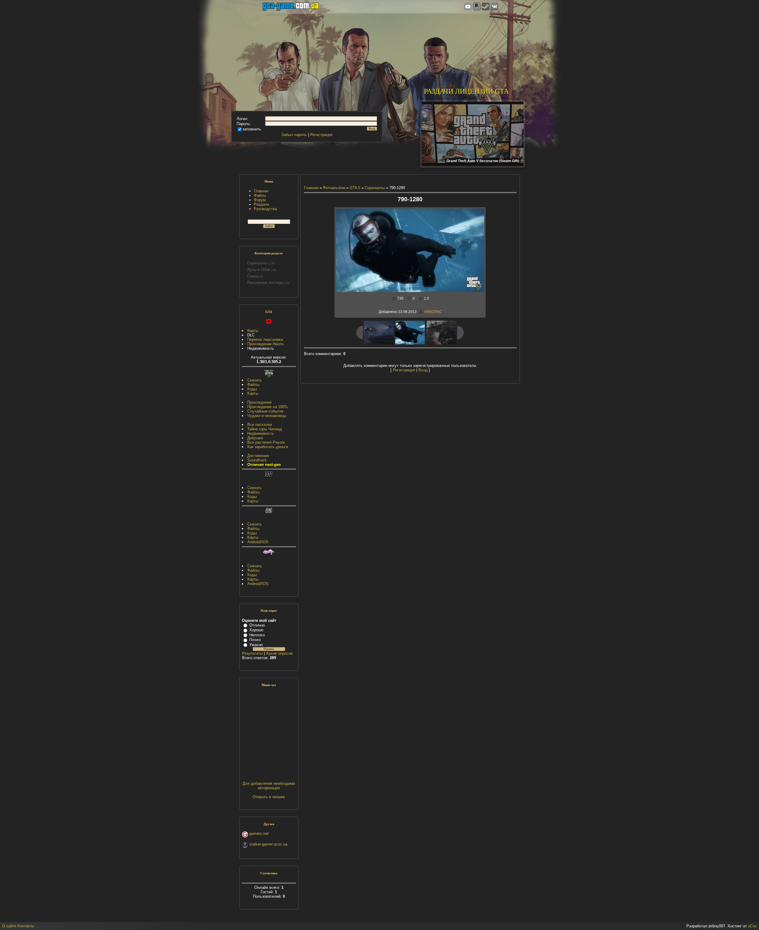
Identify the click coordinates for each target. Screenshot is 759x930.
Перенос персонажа (265, 339)
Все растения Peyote (266, 442)
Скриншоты (257, 263)
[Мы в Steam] (485, 7)
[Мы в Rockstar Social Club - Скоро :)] (476, 7)
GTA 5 (355, 188)
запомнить (252, 129)
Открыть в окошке (269, 797)
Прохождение (259, 402)
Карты (252, 330)
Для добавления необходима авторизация (269, 785)
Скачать (254, 380)
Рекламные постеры (265, 282)
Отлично (257, 625)
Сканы (253, 276)
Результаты (252, 653)
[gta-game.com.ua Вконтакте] (494, 7)
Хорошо (256, 630)
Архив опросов (279, 653)
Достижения (258, 455)
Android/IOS (257, 542)
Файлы (253, 384)
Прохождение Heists (265, 344)
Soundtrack (257, 460)
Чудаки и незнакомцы (266, 415)
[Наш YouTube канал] (467, 7)
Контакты (25, 926)
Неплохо (257, 635)
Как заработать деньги (267, 447)
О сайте (9, 926)
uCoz (752, 926)
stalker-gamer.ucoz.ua (268, 844)
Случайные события (265, 411)
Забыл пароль (294, 134)
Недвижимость (260, 433)
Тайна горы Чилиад (264, 429)
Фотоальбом (334, 188)
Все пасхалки (259, 424)
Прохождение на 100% (267, 407)
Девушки (255, 438)
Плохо (255, 639)
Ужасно (256, 645)
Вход (423, 370)
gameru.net (259, 833)
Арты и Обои (258, 269)
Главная (311, 188)
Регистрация (321, 134)
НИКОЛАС (433, 312)
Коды (252, 389)
